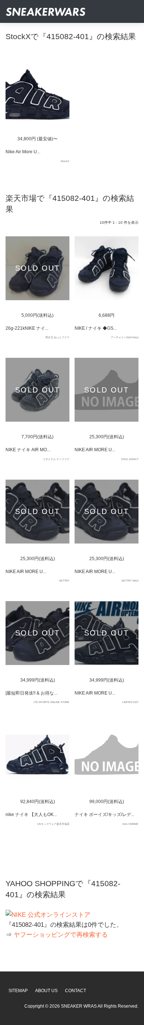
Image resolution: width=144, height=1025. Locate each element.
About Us (46, 990)
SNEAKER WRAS (79, 1006)
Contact (75, 990)
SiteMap (18, 990)
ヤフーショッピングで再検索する (61, 934)
